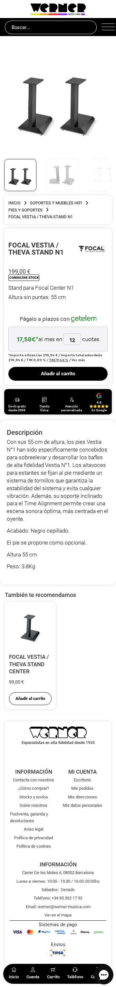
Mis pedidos (82, 788)
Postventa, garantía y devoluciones (29, 817)
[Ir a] (92, 248)
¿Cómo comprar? (33, 788)
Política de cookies (33, 846)
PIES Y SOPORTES (25, 210)
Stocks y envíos (33, 797)
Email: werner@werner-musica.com (58, 906)
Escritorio (82, 779)
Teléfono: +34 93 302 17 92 (58, 898)
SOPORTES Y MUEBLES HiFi (56, 202)
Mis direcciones (82, 797)
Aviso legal (34, 829)
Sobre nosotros (33, 805)
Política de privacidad (33, 837)
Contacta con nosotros (33, 779)
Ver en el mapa (58, 915)
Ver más (78, 360)
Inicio (14, 202)
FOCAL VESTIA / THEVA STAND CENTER (29, 664)
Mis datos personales (82, 805)
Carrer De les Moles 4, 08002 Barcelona (58, 872)
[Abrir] (106, 27)
